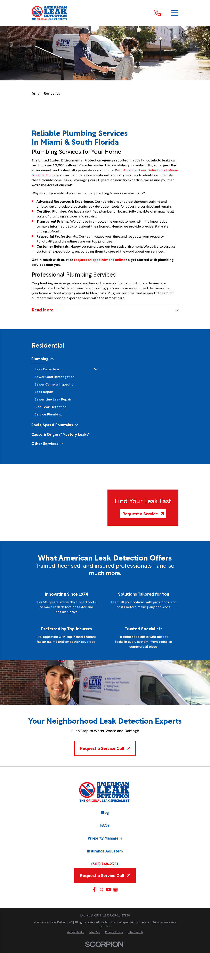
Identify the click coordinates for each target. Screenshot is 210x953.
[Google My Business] (115, 889)
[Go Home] (33, 93)
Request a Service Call (102, 748)
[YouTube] (108, 889)
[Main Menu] (174, 13)
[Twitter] (101, 889)
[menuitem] (39, 358)
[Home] (50, 13)
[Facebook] (94, 889)
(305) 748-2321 (105, 863)
